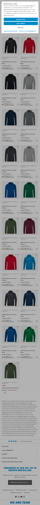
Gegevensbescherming (10, 31)
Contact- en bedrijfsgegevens (27, 31)
